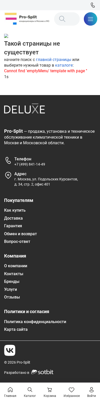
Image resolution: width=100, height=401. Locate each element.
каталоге (64, 65)
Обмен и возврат (20, 233)
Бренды (11, 281)
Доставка (13, 218)
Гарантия (13, 225)
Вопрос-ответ (17, 241)
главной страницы (53, 59)
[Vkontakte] (9, 350)
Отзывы (12, 297)
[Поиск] (62, 19)
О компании (15, 265)
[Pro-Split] (27, 19)
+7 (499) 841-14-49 (29, 164)
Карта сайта (16, 329)
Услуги (10, 289)
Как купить (15, 210)
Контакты (13, 273)
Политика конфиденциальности (35, 321)
